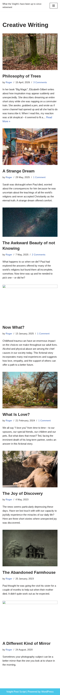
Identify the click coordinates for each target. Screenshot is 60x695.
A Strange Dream (18, 171)
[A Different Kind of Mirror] (30, 619)
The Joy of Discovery (22, 493)
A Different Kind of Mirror (26, 643)
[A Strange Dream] (30, 146)
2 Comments (38, 254)
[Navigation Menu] (54, 5)
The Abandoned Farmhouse (29, 572)
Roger (9, 82)
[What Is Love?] (30, 390)
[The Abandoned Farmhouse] (30, 548)
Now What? (13, 327)
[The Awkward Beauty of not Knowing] (30, 222)
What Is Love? (16, 414)
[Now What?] (30, 303)
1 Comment (39, 177)
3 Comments (40, 82)
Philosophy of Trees (21, 76)
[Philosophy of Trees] (30, 51)
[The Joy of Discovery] (30, 469)
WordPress (47, 691)
